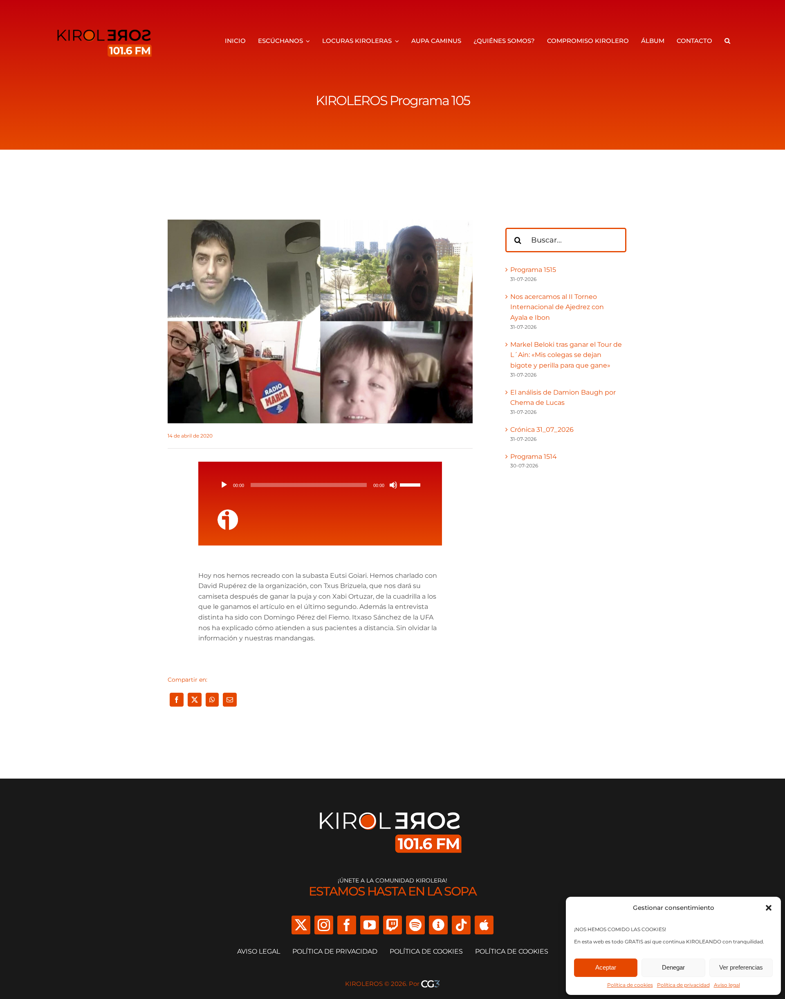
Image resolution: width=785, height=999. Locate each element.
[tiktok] (461, 925)
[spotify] (415, 925)
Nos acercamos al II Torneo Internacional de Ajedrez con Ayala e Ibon (557, 307)
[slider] (411, 484)
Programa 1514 (533, 456)
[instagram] (323, 925)
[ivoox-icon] (228, 512)
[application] (320, 485)
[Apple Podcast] (484, 925)
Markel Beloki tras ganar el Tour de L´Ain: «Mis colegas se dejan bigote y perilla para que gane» (566, 355)
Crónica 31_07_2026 (542, 429)
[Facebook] (177, 700)
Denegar (673, 967)
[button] (769, 908)
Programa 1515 (533, 270)
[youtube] (369, 925)
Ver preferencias (741, 967)
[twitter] (301, 925)
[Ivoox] (438, 925)
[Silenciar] (393, 485)
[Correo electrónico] (230, 700)
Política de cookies (630, 985)
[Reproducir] (224, 485)
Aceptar (605, 967)
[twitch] (392, 925)
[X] (195, 700)
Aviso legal (727, 985)
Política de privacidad (683, 985)
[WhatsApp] (212, 700)
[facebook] (346, 925)
